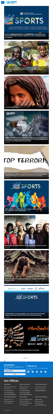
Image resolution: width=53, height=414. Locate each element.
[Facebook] (37, 372)
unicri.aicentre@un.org (40, 405)
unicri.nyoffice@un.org (40, 390)
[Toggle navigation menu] (2, 2)
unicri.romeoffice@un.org (26, 394)
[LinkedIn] (41, 372)
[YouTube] (28, 372)
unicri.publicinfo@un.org (10, 394)
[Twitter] (33, 372)
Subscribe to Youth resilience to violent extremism (4, 361)
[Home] (11, 2)
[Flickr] (45, 372)
